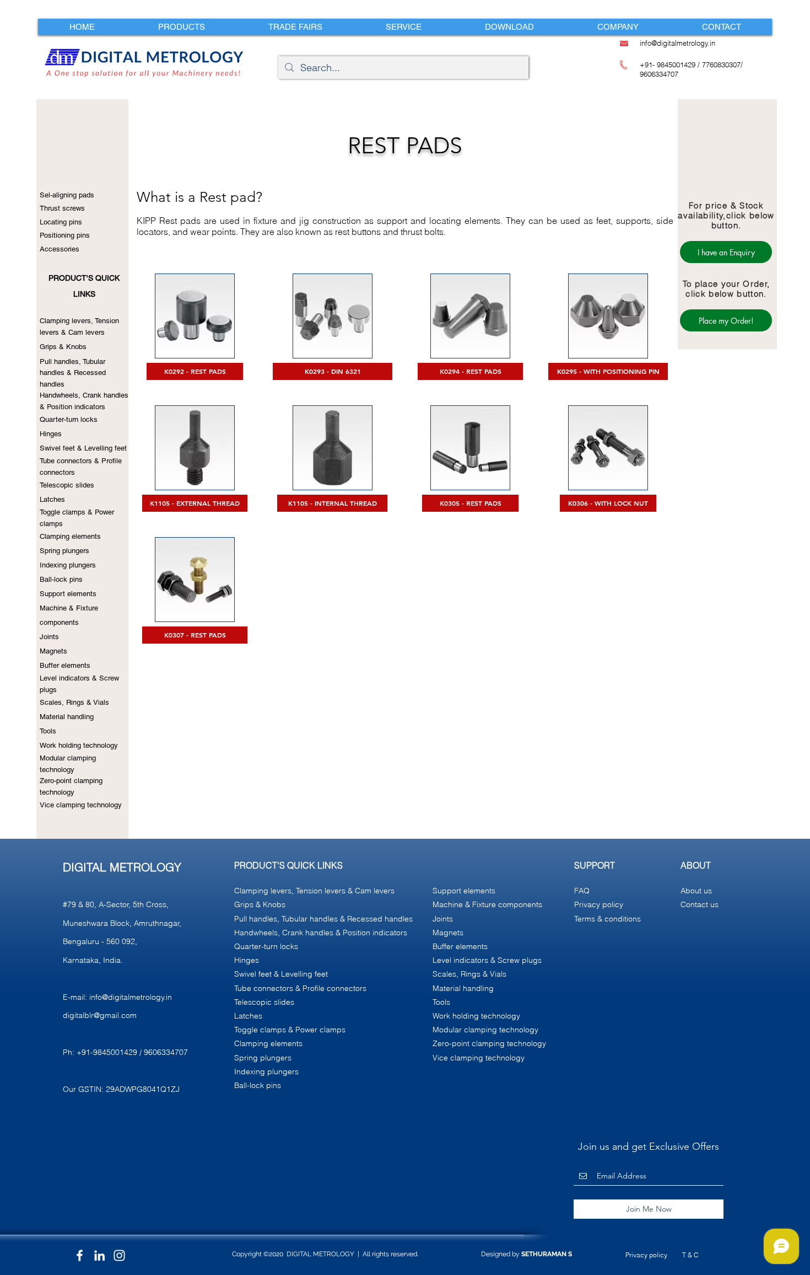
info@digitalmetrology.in (130, 997)
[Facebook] (79, 1255)
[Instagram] (119, 1255)
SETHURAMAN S (546, 1254)
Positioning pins (65, 235)
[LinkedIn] (99, 1255)
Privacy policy (646, 1255)
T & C (690, 1255)
